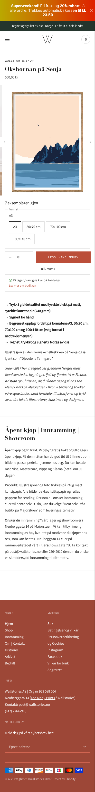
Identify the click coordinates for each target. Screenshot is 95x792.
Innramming (14, 636)
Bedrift (10, 663)
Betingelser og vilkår (63, 630)
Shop (9, 630)
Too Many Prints (43, 697)
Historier (11, 650)
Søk (50, 623)
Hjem (9, 623)
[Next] (90, 142)
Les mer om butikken (22, 285)
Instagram (55, 650)
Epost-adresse (19, 741)
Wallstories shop (19, 60)
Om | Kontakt (15, 643)
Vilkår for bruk (58, 663)
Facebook (55, 656)
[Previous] (5, 142)
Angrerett (55, 669)
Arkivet (10, 656)
